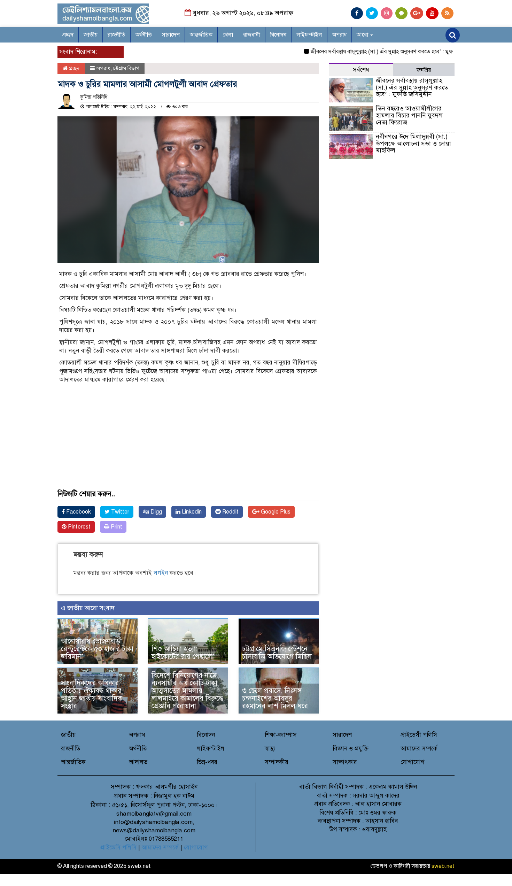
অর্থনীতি (143, 34)
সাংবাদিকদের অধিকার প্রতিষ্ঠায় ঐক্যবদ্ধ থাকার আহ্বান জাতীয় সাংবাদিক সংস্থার (91, 694)
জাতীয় (91, 34)
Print (115, 526)
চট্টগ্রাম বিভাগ (126, 68)
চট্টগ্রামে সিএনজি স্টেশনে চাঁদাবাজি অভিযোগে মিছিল (277, 653)
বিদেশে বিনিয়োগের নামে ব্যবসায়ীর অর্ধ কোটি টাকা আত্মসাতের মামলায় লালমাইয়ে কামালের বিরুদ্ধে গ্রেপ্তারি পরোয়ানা (187, 690)
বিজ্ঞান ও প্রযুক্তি (351, 748)
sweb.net (443, 866)
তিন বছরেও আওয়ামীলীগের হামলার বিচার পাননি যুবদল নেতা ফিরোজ (409, 115)
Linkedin (191, 511)
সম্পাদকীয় (276, 762)
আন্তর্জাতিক (201, 34)
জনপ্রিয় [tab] (424, 70)
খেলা (228, 34)
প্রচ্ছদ (67, 34)
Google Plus (274, 511)
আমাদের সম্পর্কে (419, 748)
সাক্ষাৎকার (345, 762)
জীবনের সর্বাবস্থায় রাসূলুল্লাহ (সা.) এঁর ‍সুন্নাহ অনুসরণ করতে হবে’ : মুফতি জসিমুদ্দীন (381, 51)
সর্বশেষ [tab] (361, 70)
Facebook (78, 511)
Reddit (230, 511)
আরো (363, 34)
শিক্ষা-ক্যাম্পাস (281, 735)
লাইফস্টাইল (309, 34)
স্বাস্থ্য (270, 748)
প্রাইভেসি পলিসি (118, 847)
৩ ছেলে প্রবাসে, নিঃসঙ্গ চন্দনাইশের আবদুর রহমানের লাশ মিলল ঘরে (275, 698)
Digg (155, 511)
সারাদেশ (171, 34)
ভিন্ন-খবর (207, 762)
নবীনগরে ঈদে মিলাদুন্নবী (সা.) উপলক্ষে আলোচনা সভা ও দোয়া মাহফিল (413, 143)
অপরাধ (339, 34)
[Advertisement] (188, 441)
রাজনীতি (116, 34)
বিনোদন (278, 34)
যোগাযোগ (413, 762)
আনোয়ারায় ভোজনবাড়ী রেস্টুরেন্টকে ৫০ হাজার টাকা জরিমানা (97, 649)
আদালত (138, 762)
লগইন (161, 573)
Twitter (119, 511)
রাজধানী (251, 34)
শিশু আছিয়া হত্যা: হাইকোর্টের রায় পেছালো (183, 653)
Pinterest (79, 526)
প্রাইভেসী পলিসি (419, 735)
